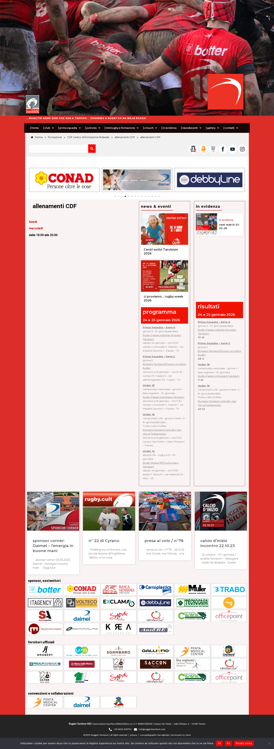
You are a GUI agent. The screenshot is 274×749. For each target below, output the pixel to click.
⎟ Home (34, 128)
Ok (219, 743)
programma (159, 311)
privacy (133, 735)
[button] (48, 128)
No (228, 743)
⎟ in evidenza (169, 128)
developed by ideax (181, 735)
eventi (149, 239)
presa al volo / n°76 (163, 540)
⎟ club (46, 128)
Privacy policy (244, 743)
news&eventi (166, 286)
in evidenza (226, 220)
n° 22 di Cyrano (104, 540)
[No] (269, 743)
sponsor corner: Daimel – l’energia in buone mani (53, 545)
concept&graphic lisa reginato (154, 735)
